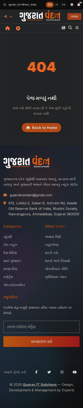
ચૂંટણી (7, 237)
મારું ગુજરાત (12, 261)
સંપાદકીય (10, 269)
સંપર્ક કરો (51, 253)
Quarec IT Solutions (40, 384)
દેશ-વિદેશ (10, 253)
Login (74, 16)
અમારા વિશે (53, 237)
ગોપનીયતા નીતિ (56, 269)
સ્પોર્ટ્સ (8, 277)
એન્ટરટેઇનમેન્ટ (14, 285)
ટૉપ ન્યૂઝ (10, 245)
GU (50, 4)
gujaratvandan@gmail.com (31, 195)
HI (57, 4)
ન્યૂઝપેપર (52, 245)
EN (63, 4)
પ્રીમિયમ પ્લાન (56, 277)
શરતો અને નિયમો (57, 261)
